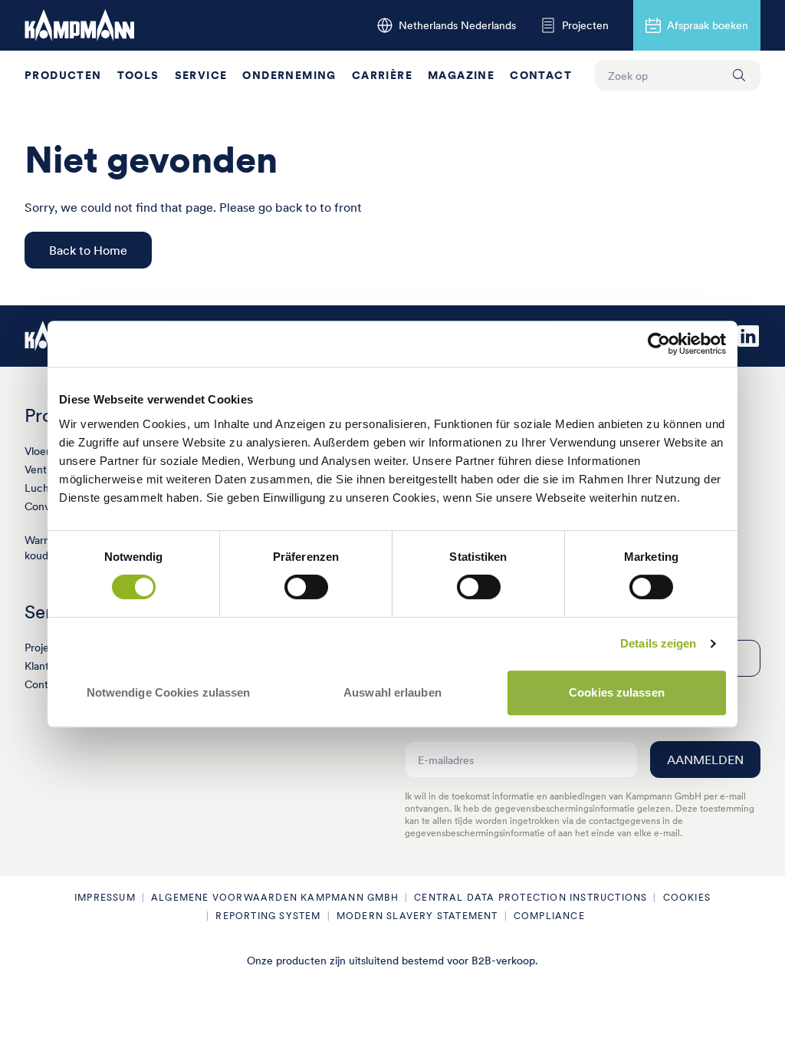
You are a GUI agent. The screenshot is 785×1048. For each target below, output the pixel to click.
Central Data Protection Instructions (530, 897)
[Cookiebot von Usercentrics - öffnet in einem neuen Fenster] (659, 343)
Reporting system (267, 915)
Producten (63, 75)
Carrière (382, 75)
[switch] (306, 587)
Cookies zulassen (617, 692)
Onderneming (289, 75)
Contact (541, 75)
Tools (138, 75)
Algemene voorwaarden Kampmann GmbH (275, 897)
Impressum (105, 897)
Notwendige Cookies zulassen (169, 692)
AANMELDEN (705, 759)
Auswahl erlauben (392, 692)
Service (201, 75)
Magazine (461, 75)
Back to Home (88, 250)
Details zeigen (658, 643)
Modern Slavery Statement (417, 915)
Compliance (549, 915)
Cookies (687, 897)
